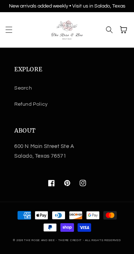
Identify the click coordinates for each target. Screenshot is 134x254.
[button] (9, 30)
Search (23, 88)
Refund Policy (31, 104)
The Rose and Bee (39, 240)
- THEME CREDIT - (70, 240)
